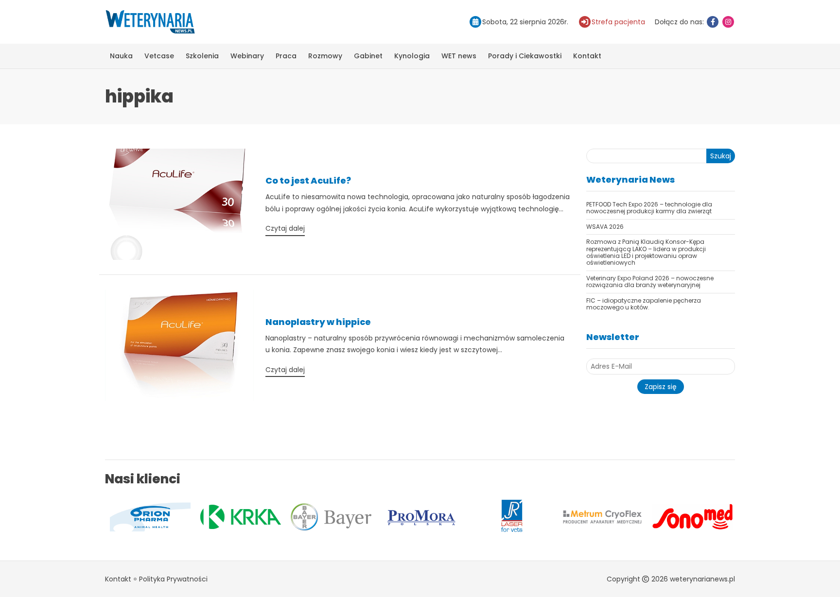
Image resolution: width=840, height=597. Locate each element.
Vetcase (159, 56)
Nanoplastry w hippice (318, 322)
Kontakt (587, 56)
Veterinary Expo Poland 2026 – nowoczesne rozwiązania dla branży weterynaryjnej (650, 281)
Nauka (121, 56)
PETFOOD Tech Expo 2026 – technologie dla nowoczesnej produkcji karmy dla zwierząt (649, 207)
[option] (127, 516)
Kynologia (412, 56)
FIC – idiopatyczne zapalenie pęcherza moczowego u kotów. (643, 303)
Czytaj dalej (285, 228)
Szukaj (720, 156)
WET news (458, 56)
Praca (286, 56)
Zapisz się (661, 387)
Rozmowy (325, 56)
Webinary (247, 56)
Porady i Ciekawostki (524, 56)
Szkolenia (202, 56)
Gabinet (368, 56)
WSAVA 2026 (605, 226)
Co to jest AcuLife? (308, 180)
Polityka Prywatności (173, 579)
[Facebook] (712, 22)
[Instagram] (728, 22)
